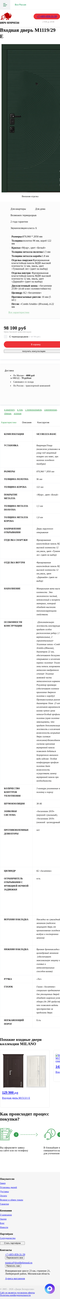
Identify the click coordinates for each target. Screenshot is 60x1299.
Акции (3, 1219)
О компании (6, 1215)
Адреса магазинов (15, 1278)
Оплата (3, 1196)
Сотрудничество (8, 1238)
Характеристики (8, 422)
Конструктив (43, 422)
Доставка (4, 1191)
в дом (20, 410)
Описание (27, 422)
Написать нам (13, 1266)
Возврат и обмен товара (11, 1200)
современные (50, 410)
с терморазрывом (33, 410)
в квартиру (9, 410)
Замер (3, 1183)
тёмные (7, 413)
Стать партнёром (12, 1243)
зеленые (17, 413)
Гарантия (4, 1204)
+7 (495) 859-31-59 (47, 16)
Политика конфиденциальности (15, 1295)
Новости (4, 1227)
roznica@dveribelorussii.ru (18, 1262)
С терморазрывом (24, 336)
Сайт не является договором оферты (17, 1292)
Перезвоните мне (14, 1258)
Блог (2, 1223)
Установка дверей (8, 1187)
